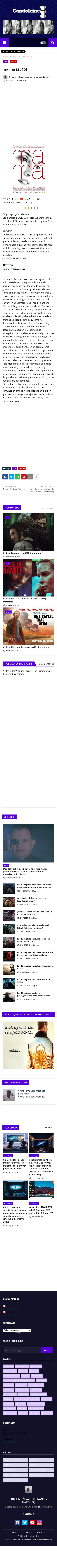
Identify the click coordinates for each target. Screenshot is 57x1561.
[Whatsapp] (17, 476)
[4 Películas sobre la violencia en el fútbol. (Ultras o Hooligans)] (9, 929)
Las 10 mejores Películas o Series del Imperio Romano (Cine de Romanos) (34, 886)
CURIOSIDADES (38, 1470)
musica (35, 1399)
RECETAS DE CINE (13, 1474)
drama (13, 56)
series (23, 1408)
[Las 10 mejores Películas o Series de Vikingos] (9, 983)
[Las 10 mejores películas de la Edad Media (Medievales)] (9, 942)
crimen (42, 1380)
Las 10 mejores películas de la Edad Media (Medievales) (33, 940)
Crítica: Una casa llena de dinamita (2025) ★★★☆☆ (24, 600)
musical (47, 1399)
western (48, 1413)
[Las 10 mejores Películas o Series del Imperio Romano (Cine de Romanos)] (9, 888)
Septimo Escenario (12, 1315)
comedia (10, 1380)
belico (23, 1371)
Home (15, 1532)
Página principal (12, 1460)
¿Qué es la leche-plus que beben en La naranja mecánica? (34, 913)
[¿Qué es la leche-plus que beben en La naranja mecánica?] (9, 915)
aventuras (11, 1371)
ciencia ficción (13, 1375)
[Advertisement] (28, 114)
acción (9, 1366)
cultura (10, 1385)
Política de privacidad (29, 1536)
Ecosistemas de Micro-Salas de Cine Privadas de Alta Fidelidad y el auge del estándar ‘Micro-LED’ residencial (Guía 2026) (41, 1167)
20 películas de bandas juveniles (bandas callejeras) (32, 899)
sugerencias (37, 1408)
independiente (40, 1394)
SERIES (8, 1465)
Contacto (40, 1532)
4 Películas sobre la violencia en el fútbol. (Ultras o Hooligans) (33, 926)
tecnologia (11, 1413)
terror (24, 1413)
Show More (49, 1127)
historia (24, 1394)
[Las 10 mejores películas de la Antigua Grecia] (9, 969)
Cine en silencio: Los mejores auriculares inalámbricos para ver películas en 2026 (14, 1164)
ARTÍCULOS (10, 1470)
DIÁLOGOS (36, 1474)
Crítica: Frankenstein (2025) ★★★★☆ (22, 553)
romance (10, 1408)
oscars (9, 1403)
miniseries (21, 1399)
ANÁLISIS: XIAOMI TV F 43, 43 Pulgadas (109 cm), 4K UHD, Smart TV (41, 1210)
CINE (33, 1460)
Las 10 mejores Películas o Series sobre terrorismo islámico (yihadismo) (35, 953)
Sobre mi (27, 1532)
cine (5, 61)
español (37, 1389)
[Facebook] (5, 476)
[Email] (30, 476)
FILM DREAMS (10, 1309)
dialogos (22, 1385)
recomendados (37, 1403)
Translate (26, 1333)
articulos (37, 1366)
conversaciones (26, 1380)
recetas (22, 1403)
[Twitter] (11, 476)
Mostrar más (47, 508)
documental (37, 1385)
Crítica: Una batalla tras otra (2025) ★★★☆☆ (26, 647)
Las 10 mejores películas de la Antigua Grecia (35, 967)
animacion (22, 1366)
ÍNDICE (8, 1479)
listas (9, 1399)
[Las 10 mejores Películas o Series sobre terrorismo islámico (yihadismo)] (9, 956)
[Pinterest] (24, 476)
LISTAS (34, 1465)
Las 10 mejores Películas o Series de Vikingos (33, 980)
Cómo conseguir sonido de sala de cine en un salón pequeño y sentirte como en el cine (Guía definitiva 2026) (15, 1214)
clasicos (37, 1375)
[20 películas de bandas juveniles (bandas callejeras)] (9, 902)
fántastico (11, 1394)
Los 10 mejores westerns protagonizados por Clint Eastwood (33, 994)
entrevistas (23, 1389)
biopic (35, 1371)
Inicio (5, 56)
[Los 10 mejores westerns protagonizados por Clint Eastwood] (9, 997)
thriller (35, 1413)
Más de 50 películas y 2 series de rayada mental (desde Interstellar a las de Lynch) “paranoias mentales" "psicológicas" (25, 871)
